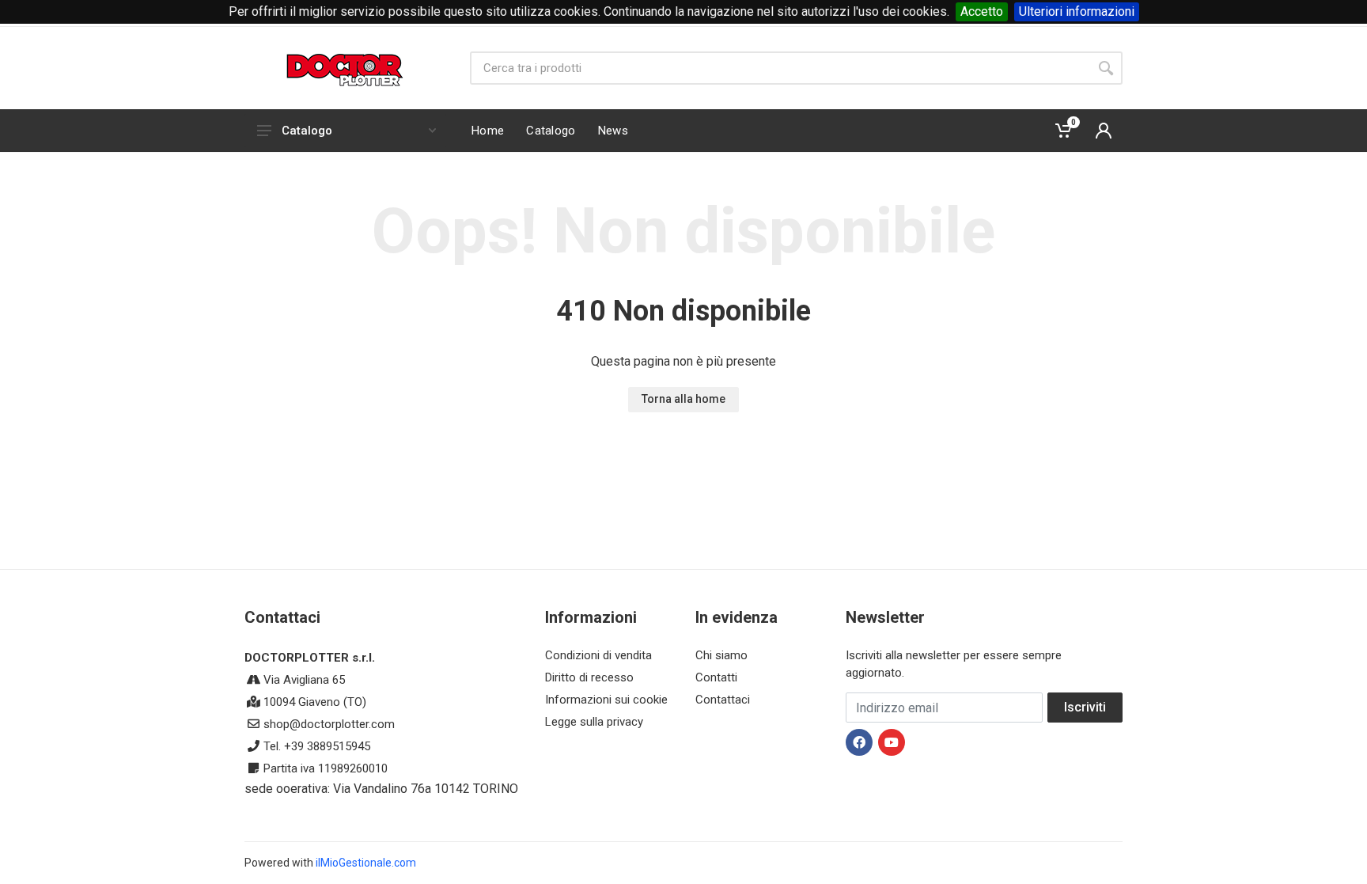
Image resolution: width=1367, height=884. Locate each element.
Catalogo (307, 130)
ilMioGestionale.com (366, 862)
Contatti (716, 677)
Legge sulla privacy (594, 722)
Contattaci (722, 699)
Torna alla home (683, 399)
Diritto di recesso (589, 677)
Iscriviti (1085, 707)
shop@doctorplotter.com (329, 724)
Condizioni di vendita (598, 655)
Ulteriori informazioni (1076, 11)
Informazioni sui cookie (606, 699)
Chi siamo (721, 655)
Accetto (981, 11)
